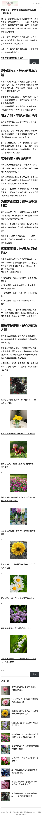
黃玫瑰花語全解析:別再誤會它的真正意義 (18, 433)
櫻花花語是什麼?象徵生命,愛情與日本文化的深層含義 (24, 783)
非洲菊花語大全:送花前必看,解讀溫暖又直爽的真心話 (24, 712)
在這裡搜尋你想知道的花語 (12, 58)
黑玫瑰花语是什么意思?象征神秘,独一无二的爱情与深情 (24, 794)
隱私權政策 (22, 815)
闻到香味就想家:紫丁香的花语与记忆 (16, 628)
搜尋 (34, 62)
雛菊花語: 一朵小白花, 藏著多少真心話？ (17, 598)
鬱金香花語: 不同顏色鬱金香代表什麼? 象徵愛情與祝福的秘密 (24, 735)
